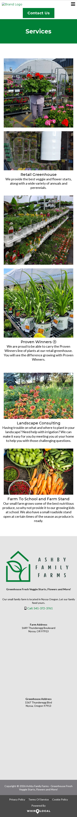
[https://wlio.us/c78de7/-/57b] (38, 811)
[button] (73, 4)
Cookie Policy (60, 799)
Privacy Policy (17, 799)
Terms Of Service (38, 799)
